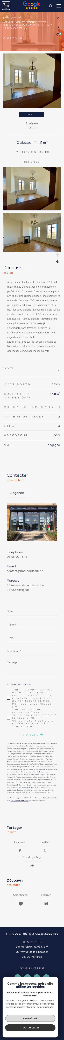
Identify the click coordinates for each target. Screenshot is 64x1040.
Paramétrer (30, 1018)
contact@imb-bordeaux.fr (25, 571)
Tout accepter (30, 1027)
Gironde (8, 25)
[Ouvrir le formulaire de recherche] (51, 6)
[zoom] (32, 209)
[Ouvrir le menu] (59, 6)
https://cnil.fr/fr (34, 772)
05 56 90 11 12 (17, 556)
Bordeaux (21, 25)
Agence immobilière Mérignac (20, 22)
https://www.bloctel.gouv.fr (26, 787)
